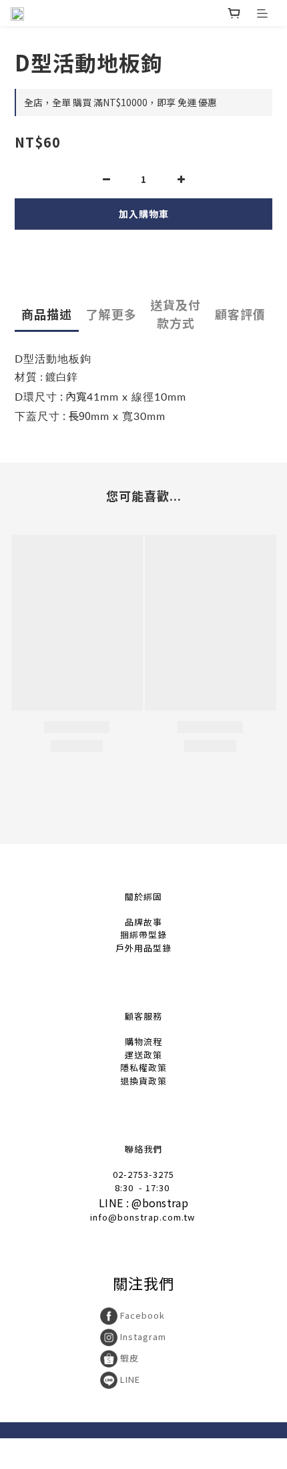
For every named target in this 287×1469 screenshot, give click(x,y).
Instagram (141, 1336)
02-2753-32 (138, 1174)
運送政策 (143, 1054)
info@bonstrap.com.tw (142, 1217)
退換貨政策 (143, 1080)
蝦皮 (128, 1357)
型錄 (157, 934)
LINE (128, 1379)
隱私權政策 (143, 1067)
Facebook (141, 1315)
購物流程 (143, 1041)
